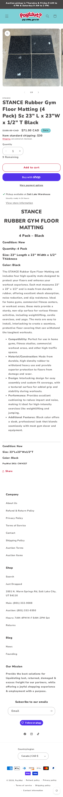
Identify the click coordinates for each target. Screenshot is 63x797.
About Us (11, 503)
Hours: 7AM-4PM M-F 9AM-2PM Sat (28, 617)
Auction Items (14, 555)
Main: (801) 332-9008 (19, 603)
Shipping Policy (15, 540)
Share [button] (8, 471)
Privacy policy (50, 780)
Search (10, 576)
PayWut (19, 780)
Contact (10, 533)
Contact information (33, 790)
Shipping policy (43, 785)
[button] (7, 16)
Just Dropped (14, 584)
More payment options (31, 185)
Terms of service (24, 785)
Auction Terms (14, 548)
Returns (11, 625)
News (9, 646)
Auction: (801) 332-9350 (21, 610)
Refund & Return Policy (20, 510)
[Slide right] (38, 92)
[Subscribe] (51, 711)
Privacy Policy (14, 518)
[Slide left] (24, 92)
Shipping (6, 139)
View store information (19, 203)
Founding (11, 654)
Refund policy (33, 780)
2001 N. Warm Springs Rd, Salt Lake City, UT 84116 (31, 593)
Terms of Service (16, 525)
